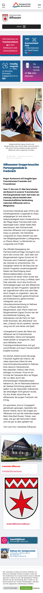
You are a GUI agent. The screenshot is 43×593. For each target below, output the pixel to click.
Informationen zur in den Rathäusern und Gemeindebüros (10, 45)
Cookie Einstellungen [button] (10, 588)
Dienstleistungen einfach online (19, 541)
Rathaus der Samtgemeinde (23, 551)
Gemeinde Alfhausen (25, 156)
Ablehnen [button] (36, 588)
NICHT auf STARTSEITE (14, 158)
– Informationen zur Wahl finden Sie (32, 50)
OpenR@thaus (17, 539)
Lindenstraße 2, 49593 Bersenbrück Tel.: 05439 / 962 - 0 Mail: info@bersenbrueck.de (20, 554)
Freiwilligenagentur (14, 66)
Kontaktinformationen (12, 471)
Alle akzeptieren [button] (26, 588)
